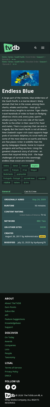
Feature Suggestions (15, 319)
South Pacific (20, 57)
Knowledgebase (13, 323)
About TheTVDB (13, 303)
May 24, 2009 (39, 199)
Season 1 (40, 57)
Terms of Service (13, 367)
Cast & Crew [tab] (30, 191)
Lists (7, 349)
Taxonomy (10, 357)
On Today (9, 337)
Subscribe (10, 311)
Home (4, 57)
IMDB (43, 227)
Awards (8, 341)
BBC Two (41, 221)
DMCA (8, 375)
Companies (10, 345)
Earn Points (10, 307)
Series (10, 57)
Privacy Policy (11, 371)
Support (9, 327)
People (8, 353)
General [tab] (6, 191)
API (6, 315)
